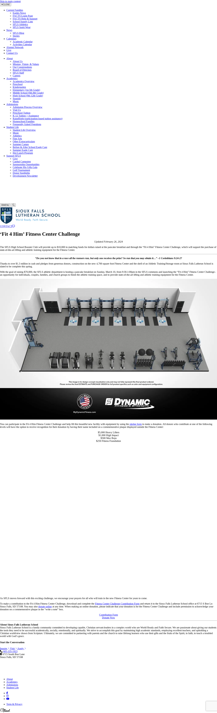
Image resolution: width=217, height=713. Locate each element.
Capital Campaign (22, 161)
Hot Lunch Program (23, 153)
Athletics (17, 135)
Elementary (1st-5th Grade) (26, 90)
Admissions (12, 104)
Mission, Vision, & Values (26, 64)
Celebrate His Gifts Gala (25, 167)
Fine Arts (17, 138)
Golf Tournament (21, 170)
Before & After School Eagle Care (30, 147)
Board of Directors (22, 70)
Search (3, 184)
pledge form (136, 424)
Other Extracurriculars (24, 141)
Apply (9, 202)
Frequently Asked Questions (27, 124)
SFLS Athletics (20, 24)
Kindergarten (19, 87)
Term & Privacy (14, 704)
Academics (11, 78)
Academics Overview (23, 81)
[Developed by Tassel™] (5, 711)
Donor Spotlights (21, 173)
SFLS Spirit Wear (22, 27)
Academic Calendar (23, 41)
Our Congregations (22, 67)
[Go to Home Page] (30, 223)
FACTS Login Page (23, 15)
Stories (16, 36)
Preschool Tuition (21, 112)
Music (16, 101)
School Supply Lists (23, 21)
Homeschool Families (23, 121)
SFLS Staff (18, 72)
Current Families (14, 10)
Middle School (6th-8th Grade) (28, 92)
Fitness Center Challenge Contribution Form (117, 603)
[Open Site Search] (13, 205)
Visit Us (17, 110)
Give (8, 50)
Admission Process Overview (27, 107)
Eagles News (19, 13)
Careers (16, 75)
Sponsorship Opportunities (26, 164)
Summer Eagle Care (23, 150)
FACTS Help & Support (25, 18)
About (9, 58)
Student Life (12, 127)
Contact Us (12, 53)
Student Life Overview (24, 130)
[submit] (2, 181)
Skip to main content (10, 1)
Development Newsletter (25, 175)
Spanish (17, 98)
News (9, 30)
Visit (8, 199)
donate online (45, 606)
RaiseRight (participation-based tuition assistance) (37, 118)
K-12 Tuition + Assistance (26, 115)
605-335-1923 (7, 190)
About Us (18, 61)
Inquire (10, 196)
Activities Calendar (22, 44)
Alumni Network (15, 47)
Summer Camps (21, 144)
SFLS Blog (18, 33)
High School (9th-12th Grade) (28, 95)
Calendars (11, 38)
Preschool (18, 84)
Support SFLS (13, 155)
